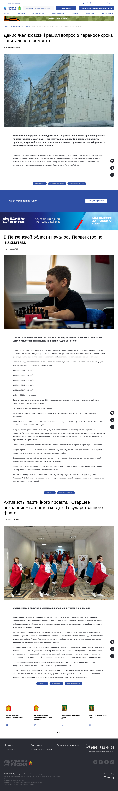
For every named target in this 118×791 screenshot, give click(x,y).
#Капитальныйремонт (77, 183)
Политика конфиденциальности (14, 781)
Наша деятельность (38, 13)
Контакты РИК (11, 749)
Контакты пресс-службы (41, 749)
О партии (6, 13)
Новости (27, 26)
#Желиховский (39, 183)
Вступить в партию (107, 13)
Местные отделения (58, 13)
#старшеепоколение (73, 683)
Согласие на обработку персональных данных (19, 784)
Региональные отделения (68, 745)
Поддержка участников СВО (59, 18)
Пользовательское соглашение (14, 779)
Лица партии (21, 13)
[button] (57, 732)
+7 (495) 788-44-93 (100, 747)
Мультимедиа (90, 13)
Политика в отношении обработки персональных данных (23, 782)
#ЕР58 (42, 683)
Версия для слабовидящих (105, 3)
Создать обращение (96, 201)
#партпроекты (56, 683)
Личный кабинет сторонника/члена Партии (96, 8)
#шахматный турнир (65, 492)
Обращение (66, 8)
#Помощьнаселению (57, 183)
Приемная (75, 13)
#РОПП (49, 492)
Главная (6, 26)
